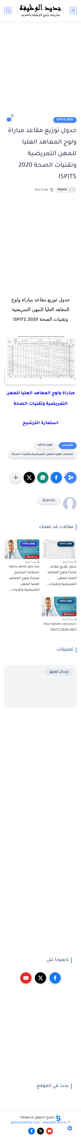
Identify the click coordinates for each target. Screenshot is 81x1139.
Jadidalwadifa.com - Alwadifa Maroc (39, 1123)
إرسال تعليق (58, 672)
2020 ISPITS (65, 119)
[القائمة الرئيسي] (73, 10)
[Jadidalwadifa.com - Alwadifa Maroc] (40, 10)
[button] (56, 477)
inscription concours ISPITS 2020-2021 (60, 627)
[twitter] (40, 978)
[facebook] (55, 978)
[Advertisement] (40, 70)
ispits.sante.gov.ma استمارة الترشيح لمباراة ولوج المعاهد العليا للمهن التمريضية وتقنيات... (23, 578)
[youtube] (26, 978)
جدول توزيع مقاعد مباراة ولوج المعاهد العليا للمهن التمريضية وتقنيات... (60, 575)
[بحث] (7, 10)
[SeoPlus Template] (58, 1118)
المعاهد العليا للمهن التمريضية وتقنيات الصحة (42, 454)
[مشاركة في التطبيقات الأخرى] (15, 477)
